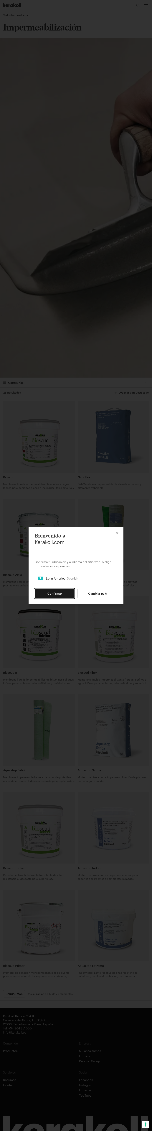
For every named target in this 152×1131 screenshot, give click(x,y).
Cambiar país (97, 593)
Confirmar (54, 593)
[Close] (117, 533)
